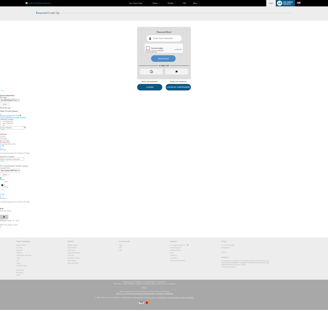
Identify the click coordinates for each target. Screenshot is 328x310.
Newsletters (173, 258)
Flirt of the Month (73, 263)
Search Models (72, 248)
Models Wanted (72, 245)
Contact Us (173, 255)
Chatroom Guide (175, 250)
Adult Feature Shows (74, 253)
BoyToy (223, 252)
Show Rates (71, 250)
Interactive (19, 250)
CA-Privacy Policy (150, 297)
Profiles (171, 3)
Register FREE (20, 245)
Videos (155, 3)
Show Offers (72, 260)
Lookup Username (178, 87)
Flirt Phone (19, 273)
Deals (18, 275)
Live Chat (19, 248)
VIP (184, 3)
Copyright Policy (161, 297)
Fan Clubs (71, 255)
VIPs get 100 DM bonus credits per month (13, 117)
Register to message (6, 115)
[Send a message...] (164, 205)
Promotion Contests (74, 258)
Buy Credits (20, 270)
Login (271, 3)
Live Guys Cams (135, 3)
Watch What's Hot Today (23, 255)
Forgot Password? (175, 248)
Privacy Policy (139, 297)
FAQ (171, 253)
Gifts (120, 250)
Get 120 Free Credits (227, 245)
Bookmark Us (225, 248)
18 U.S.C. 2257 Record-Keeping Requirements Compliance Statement (144, 293)
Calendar (19, 253)
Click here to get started (228, 267)
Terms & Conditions (187, 297)
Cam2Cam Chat (21, 266)
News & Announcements (177, 260)
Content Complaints (173, 297)
